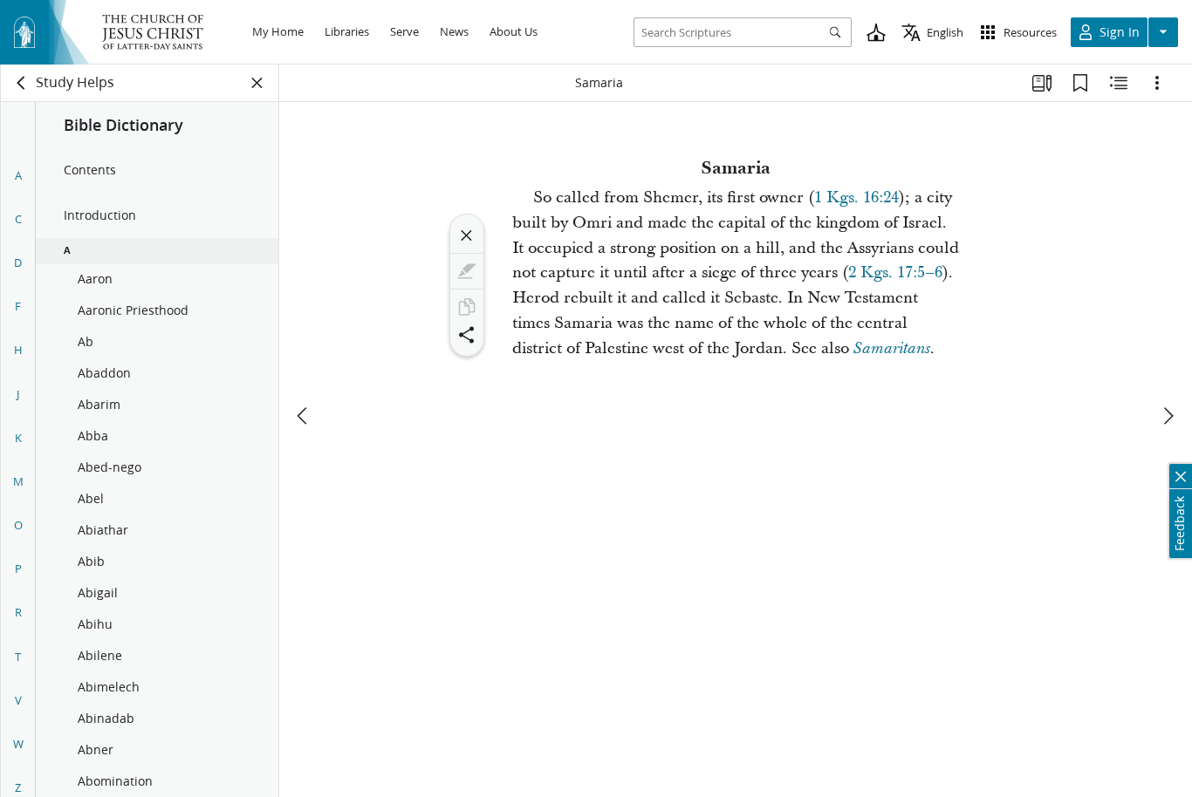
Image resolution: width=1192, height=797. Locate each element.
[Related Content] (1118, 83)
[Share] (467, 335)
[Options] (1157, 83)
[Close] (467, 235)
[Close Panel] (257, 83)
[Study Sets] (1041, 83)
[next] (1167, 415)
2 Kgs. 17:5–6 (895, 272)
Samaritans (891, 348)
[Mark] (467, 271)
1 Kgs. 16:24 (856, 197)
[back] (22, 83)
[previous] (303, 415)
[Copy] (467, 307)
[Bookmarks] (1080, 83)
